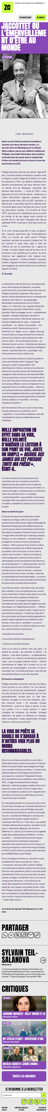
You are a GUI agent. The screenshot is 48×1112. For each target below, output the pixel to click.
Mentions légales (4, 1109)
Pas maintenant (25, 17)
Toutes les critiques (24, 1076)
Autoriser (40, 17)
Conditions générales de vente (21, 1109)
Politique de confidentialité (41, 1109)
